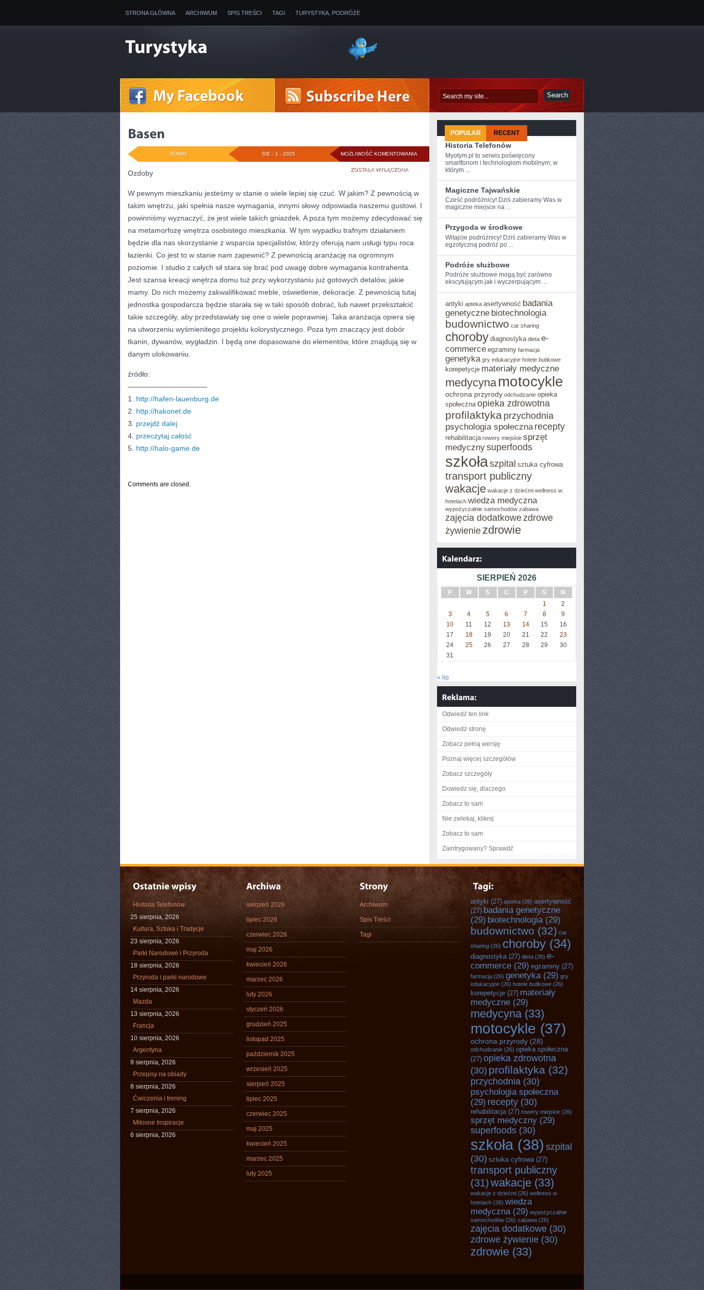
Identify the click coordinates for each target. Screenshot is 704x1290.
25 (469, 645)
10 (450, 624)
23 (563, 634)
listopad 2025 (265, 1039)
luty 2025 (259, 1173)
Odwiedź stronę (464, 729)
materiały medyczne (520, 368)
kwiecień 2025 (266, 1143)
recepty (549, 426)
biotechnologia (518, 312)
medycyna (470, 382)
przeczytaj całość (164, 436)
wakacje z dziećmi (510, 490)
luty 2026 (259, 994)
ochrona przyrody (473, 394)
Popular (465, 133)
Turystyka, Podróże (327, 13)
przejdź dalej (156, 423)
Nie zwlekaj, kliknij (468, 818)
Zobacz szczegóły (467, 773)
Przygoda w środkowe (484, 227)
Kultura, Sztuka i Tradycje (168, 928)
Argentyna (147, 1050)
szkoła (466, 461)
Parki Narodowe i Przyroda (170, 953)
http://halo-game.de (168, 448)
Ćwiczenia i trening (160, 1098)
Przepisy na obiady (160, 1074)
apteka (473, 304)
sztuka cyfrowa (540, 464)
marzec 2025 (264, 1158)
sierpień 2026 (265, 904)
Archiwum (201, 13)
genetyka (462, 358)
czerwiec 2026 (266, 934)
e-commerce (513, 960)
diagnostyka (508, 339)
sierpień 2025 (265, 1084)
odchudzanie (520, 395)
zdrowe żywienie (514, 1239)
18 (469, 634)
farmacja (529, 350)
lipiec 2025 (261, 1098)
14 (525, 624)
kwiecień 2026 (266, 964)
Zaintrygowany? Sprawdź (477, 848)
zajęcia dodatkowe (483, 518)
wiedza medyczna (502, 500)
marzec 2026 (264, 979)
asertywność (502, 304)
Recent (506, 133)
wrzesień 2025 (267, 1069)
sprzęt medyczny (513, 1120)
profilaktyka (473, 415)
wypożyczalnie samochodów (481, 509)
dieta (534, 339)
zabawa (529, 509)
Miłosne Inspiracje (158, 1122)
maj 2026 (259, 949)
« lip (443, 677)
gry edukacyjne (501, 360)
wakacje (465, 488)
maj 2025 (259, 1128)
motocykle (530, 381)
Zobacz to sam (462, 803)
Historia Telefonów (478, 145)
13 (506, 624)
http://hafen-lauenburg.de (177, 399)
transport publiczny (488, 476)
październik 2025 (270, 1054)
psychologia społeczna (489, 426)
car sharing (525, 325)
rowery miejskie (502, 438)
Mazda (142, 1001)
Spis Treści (244, 13)
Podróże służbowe (477, 265)
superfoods (509, 447)
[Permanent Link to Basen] (146, 133)
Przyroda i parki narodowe (170, 977)
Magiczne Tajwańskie (482, 190)
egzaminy (502, 349)
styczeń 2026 (264, 1009)
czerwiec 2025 (266, 1113)
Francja (143, 1025)
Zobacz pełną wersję (471, 744)
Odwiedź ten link (465, 714)
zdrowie (501, 529)
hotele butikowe (541, 360)
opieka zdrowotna (513, 403)
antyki (454, 304)
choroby (467, 337)
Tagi (278, 13)
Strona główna (150, 13)
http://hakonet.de (163, 411)
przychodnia (529, 416)
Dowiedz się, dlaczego (474, 788)
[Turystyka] (228, 48)
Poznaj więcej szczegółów (479, 758)
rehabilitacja (463, 438)
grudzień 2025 (266, 1024)
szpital (503, 464)
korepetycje (462, 369)
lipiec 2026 (261, 919)
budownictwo (477, 324)
